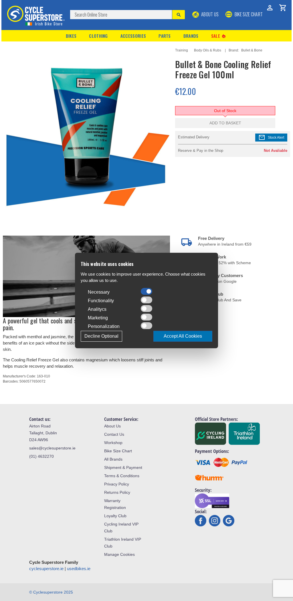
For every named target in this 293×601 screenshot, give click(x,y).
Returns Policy (117, 492)
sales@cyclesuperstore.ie (52, 448)
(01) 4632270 (41, 456)
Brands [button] (191, 36)
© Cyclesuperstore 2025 (51, 592)
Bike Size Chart (118, 451)
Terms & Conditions (121, 475)
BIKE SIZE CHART (248, 14)
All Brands (113, 459)
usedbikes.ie (78, 568)
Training (181, 50)
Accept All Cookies (183, 336)
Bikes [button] (71, 36)
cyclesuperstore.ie (46, 568)
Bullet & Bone (251, 50)
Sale (219, 36)
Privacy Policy (116, 484)
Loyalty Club (115, 516)
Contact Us (114, 434)
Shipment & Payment (123, 467)
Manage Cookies (119, 554)
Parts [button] (165, 36)
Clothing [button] (98, 36)
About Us (209, 14)
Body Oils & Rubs (207, 50)
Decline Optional (101, 336)
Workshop (113, 442)
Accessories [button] (133, 36)
